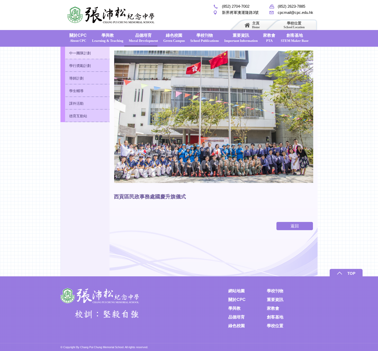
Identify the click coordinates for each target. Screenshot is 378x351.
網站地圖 (236, 291)
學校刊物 (204, 38)
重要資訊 (241, 38)
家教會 (269, 38)
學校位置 (294, 25)
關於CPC (78, 38)
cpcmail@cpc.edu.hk (295, 12)
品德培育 (143, 38)
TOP (351, 273)
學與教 (107, 38)
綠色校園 (174, 38)
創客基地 (295, 38)
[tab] (85, 53)
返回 (295, 226)
